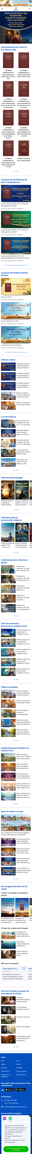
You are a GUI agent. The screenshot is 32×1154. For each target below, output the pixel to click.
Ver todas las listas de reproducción (16, 265)
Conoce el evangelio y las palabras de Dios (14, 894)
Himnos (18, 1064)
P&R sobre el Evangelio (10, 963)
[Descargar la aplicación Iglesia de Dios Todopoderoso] (2, 1089)
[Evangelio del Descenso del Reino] (16, 8)
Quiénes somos (21, 1075)
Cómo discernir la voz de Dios (11, 969)
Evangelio (19, 1068)
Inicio (3, 1061)
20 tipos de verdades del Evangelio (14, 928)
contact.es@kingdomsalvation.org (15, 1107)
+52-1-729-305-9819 (11, 1103)
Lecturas (4, 1068)
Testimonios (5, 1071)
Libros (18, 1061)
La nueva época (21, 1071)
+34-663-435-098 (10, 1100)
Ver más (16, 171)
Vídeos (3, 1064)
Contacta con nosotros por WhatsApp (16, 1149)
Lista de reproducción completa (12, 208)
